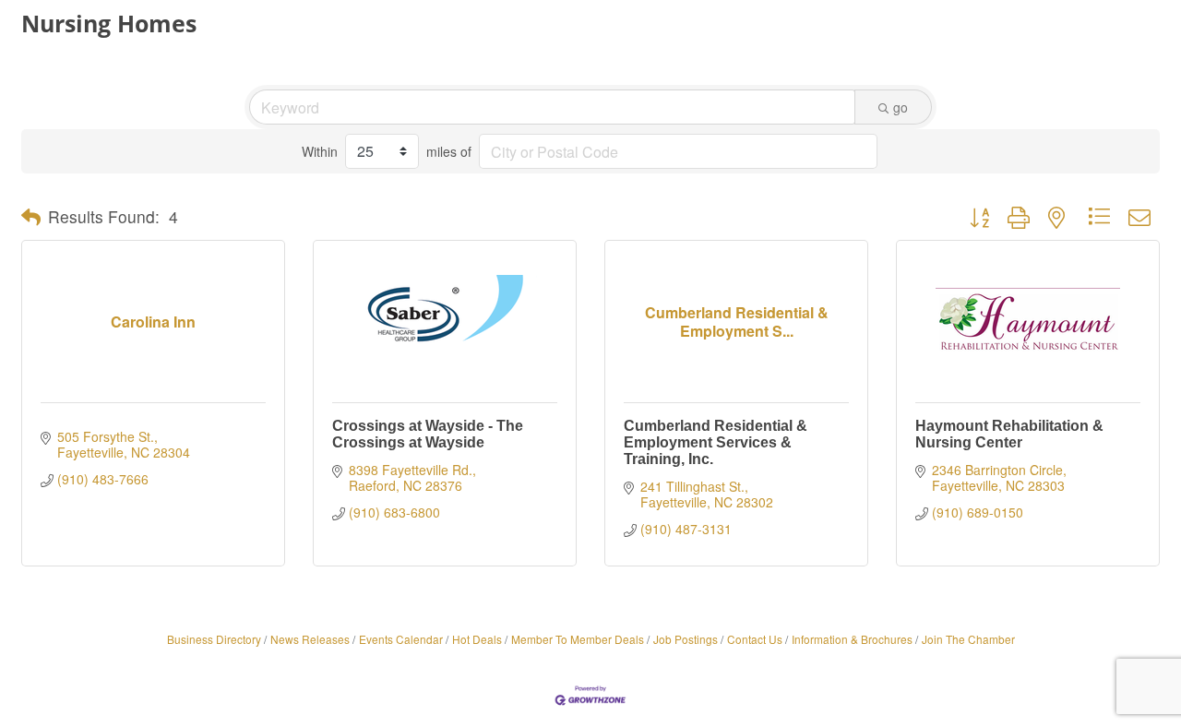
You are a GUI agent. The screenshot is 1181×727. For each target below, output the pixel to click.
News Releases (310, 639)
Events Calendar (401, 639)
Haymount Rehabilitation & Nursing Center (1009, 434)
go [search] (900, 107)
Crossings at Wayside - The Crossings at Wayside (427, 434)
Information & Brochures (852, 639)
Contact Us (754, 639)
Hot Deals (477, 639)
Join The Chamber (968, 639)
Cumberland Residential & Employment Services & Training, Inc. (715, 442)
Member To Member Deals (577, 639)
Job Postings (685, 639)
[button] (31, 217)
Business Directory (214, 639)
